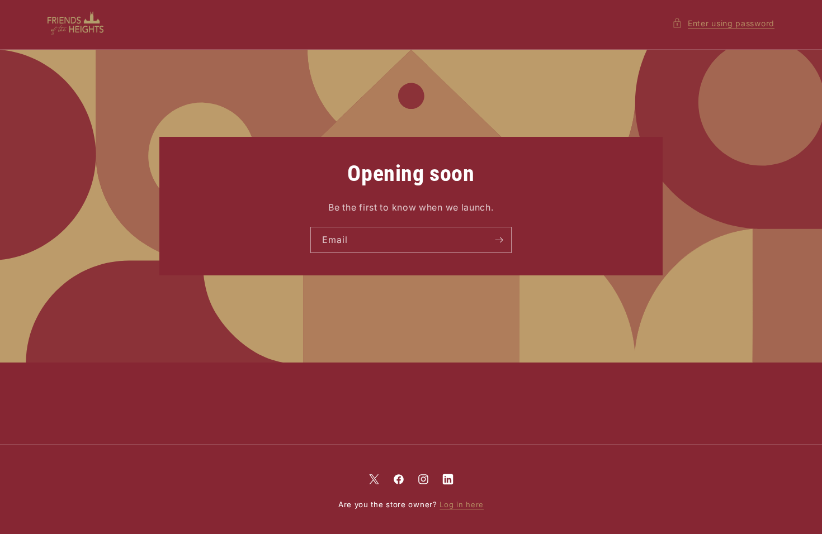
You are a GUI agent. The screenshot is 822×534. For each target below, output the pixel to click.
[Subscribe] (498, 240)
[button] (723, 23)
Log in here (462, 504)
